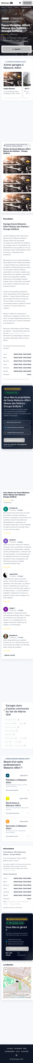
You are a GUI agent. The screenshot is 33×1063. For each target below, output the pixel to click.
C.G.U (18, 1051)
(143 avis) (14, 34)
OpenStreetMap (21, 997)
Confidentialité (9, 1051)
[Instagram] (16, 1055)
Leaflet (13, 997)
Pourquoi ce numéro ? (9, 870)
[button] (17, 981)
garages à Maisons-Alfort (17, 333)
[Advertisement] (16, 121)
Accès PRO (24, 1051)
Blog (24, 1048)
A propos (10, 1048)
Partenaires (18, 1048)
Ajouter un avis (9, 655)
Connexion (27, 3)
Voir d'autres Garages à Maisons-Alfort (16, 379)
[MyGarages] (8, 3)
